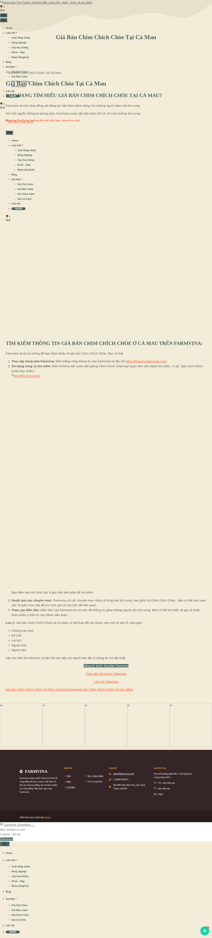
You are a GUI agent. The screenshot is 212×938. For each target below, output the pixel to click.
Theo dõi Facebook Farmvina (106, 673)
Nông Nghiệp (19, 42)
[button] (2, 10)
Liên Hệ (10, 91)
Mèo (69, 781)
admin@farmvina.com (123, 774)
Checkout (6, 839)
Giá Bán (10, 67)
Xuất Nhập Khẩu (21, 37)
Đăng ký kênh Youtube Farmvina (106, 665)
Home (9, 28)
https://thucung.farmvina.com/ (145, 361)
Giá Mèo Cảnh (20, 76)
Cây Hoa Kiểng (20, 47)
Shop (12, 96)
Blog (8, 62)
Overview (70, 689)
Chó (69, 776)
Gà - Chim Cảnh (95, 776)
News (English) (20, 57)
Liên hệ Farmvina (106, 681)
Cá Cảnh (71, 787)
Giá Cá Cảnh (19, 86)
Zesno (47, 817)
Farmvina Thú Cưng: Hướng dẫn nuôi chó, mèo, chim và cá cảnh (43, 120)
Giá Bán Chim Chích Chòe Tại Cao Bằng (105, 689)
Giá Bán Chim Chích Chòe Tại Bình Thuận (35, 689)
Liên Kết (10, 33)
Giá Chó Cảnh (19, 71)
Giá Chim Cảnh (20, 81)
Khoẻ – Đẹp (18, 52)
